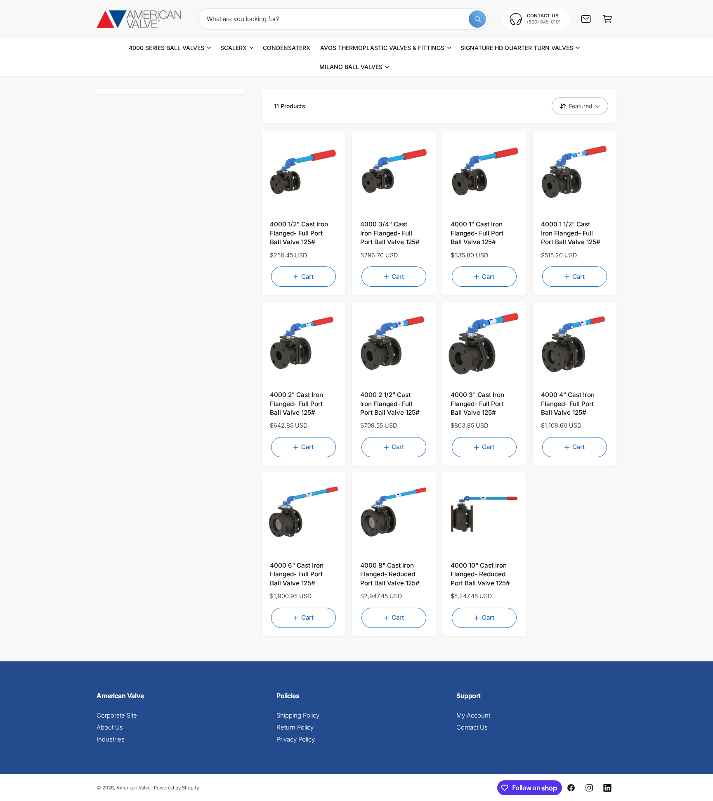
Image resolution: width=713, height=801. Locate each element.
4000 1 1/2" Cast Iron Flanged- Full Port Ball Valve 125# (570, 233)
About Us (110, 727)
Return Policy (295, 727)
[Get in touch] (586, 19)
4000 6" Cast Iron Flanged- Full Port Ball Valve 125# (296, 574)
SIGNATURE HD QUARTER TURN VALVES (517, 47)
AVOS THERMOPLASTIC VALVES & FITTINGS (382, 47)
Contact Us (472, 727)
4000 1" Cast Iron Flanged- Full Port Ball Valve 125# (477, 233)
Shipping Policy (297, 715)
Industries (111, 739)
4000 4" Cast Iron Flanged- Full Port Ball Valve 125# (568, 403)
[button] (607, 19)
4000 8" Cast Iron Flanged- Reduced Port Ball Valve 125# (390, 574)
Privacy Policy (295, 739)
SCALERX (233, 47)
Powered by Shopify (176, 788)
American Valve (133, 788)
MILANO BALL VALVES (350, 66)
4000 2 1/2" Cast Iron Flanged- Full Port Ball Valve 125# (390, 403)
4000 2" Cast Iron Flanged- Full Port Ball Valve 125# (296, 403)
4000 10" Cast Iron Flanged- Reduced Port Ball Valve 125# (480, 574)
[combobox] (343, 19)
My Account (473, 715)
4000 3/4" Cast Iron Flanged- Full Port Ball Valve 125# (390, 233)
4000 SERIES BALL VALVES (166, 47)
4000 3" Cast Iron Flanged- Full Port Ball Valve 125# (477, 403)
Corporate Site (117, 715)
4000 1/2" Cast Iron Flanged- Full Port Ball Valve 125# (299, 233)
